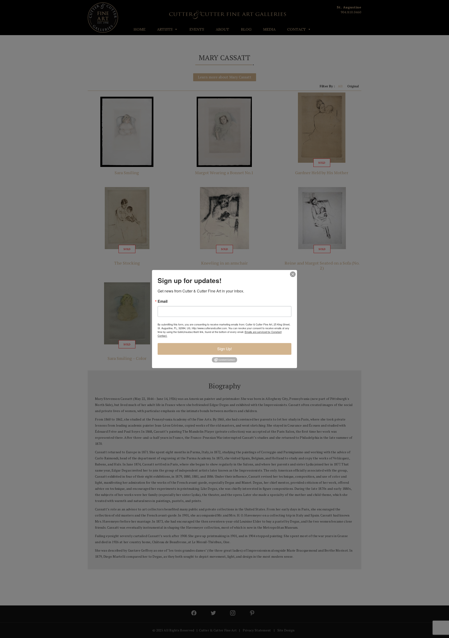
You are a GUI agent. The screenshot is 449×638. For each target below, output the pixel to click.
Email (162, 301)
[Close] (293, 274)
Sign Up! (224, 348)
